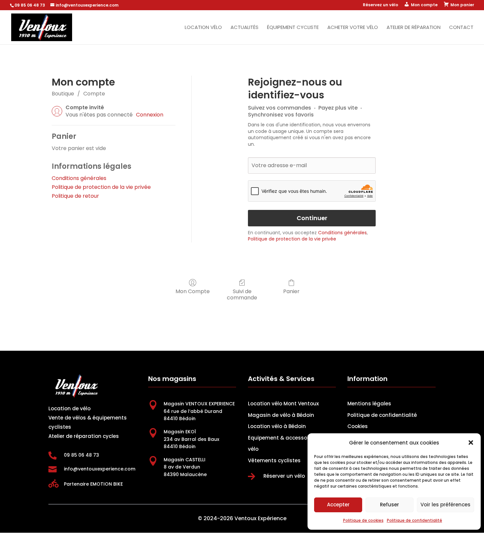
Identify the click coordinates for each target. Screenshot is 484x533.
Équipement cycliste (293, 28)
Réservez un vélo (380, 5)
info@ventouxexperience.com (99, 469)
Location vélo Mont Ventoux (283, 403)
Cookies (357, 426)
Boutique (63, 93)
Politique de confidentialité (414, 520)
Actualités (244, 28)
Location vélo (203, 28)
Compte (94, 93)
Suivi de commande (242, 294)
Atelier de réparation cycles (83, 436)
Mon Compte (192, 291)
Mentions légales (369, 403)
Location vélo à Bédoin (277, 426)
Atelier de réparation (414, 28)
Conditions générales (79, 178)
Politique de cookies (363, 520)
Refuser (389, 504)
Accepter (338, 504)
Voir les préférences (445, 504)
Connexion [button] (149, 114)
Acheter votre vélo (352, 28)
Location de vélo (69, 408)
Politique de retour (75, 196)
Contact (461, 28)
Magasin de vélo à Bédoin (281, 415)
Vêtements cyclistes (274, 460)
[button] (471, 442)
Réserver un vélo (284, 475)
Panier (291, 291)
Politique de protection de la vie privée (101, 187)
